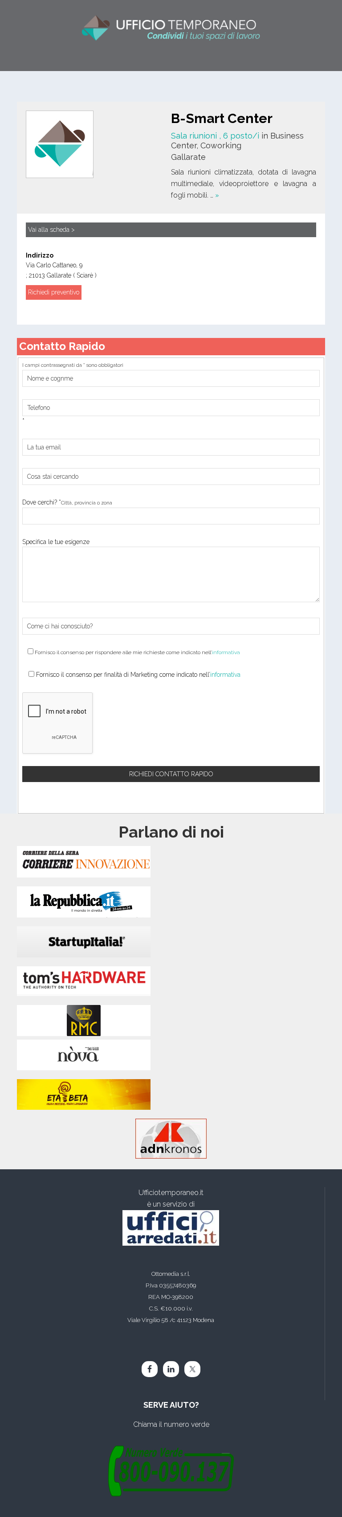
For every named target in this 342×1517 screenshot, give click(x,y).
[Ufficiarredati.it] (171, 1228)
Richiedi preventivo (53, 292)
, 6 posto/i (216, 135)
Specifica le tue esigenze (56, 541)
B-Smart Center (222, 118)
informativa (226, 652)
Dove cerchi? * (67, 502)
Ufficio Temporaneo (171, 25)
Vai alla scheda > (51, 229)
